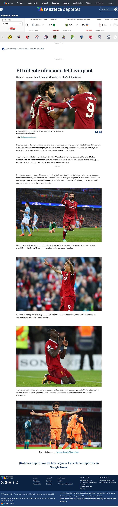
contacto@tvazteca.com (107, 480)
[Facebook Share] (96, 132)
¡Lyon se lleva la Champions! (67, 452)
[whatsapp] (17, 483)
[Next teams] (115, 37)
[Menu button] (9, 9)
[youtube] (10, 483)
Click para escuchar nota (28, 137)
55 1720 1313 (103, 482)
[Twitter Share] (100, 132)
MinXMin (56, 30)
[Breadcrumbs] (4, 48)
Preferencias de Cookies (80, 493)
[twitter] (2, 483)
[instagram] (6, 483)
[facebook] (13, 483)
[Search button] (115, 9)
